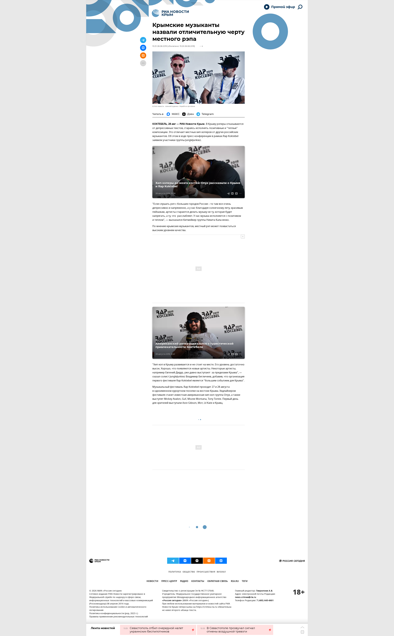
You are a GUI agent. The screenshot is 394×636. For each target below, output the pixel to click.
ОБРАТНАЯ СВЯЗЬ (217, 581)
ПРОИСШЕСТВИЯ (206, 572)
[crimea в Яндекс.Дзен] (197, 561)
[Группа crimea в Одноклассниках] (209, 561)
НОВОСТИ (152, 581)
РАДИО (184, 581)
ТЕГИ (244, 581)
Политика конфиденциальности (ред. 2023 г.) (113, 613)
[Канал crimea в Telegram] (173, 561)
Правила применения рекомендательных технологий (118, 617)
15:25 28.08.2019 (159, 46)
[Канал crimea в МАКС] (221, 561)
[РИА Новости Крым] (170, 13)
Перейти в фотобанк (187, 106)
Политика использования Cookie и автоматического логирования (117, 608)
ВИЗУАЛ (221, 572)
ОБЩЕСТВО (189, 572)
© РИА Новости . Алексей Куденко (165, 106)
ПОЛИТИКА (174, 572)
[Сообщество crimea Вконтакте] (185, 561)
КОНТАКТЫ (197, 581)
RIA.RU (235, 581)
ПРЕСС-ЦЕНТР (169, 581)
